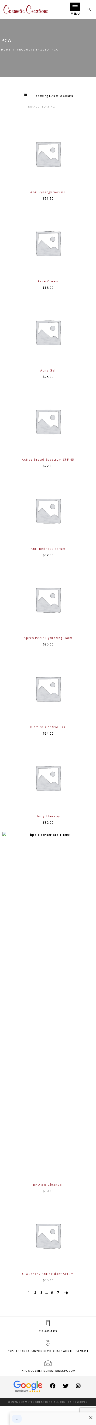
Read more (51, 268)
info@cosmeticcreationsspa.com (48, 1370)
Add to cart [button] (51, 179)
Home (6, 49)
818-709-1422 (48, 1331)
